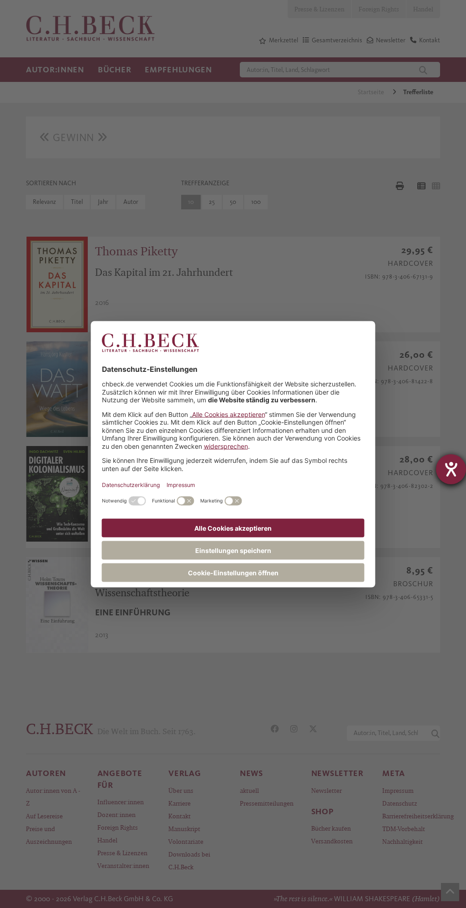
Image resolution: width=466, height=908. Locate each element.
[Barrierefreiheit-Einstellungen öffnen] (451, 469)
